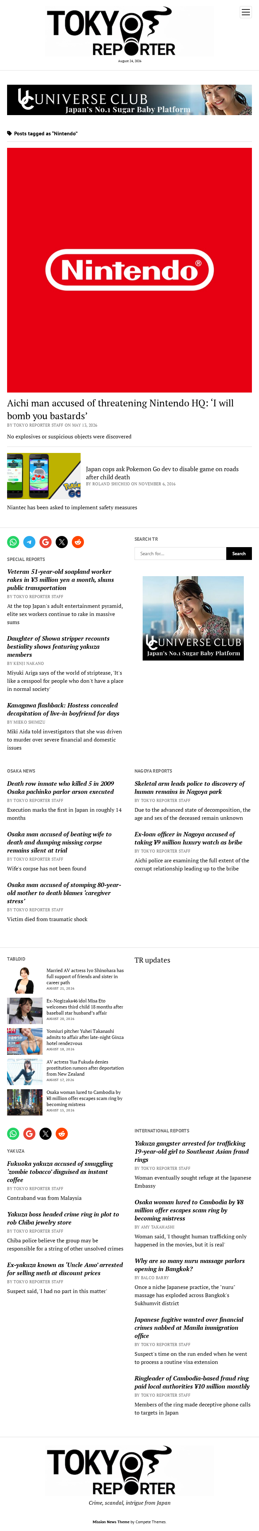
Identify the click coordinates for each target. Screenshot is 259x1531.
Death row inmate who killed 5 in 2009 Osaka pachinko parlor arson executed (60, 787)
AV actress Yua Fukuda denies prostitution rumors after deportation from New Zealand (85, 1068)
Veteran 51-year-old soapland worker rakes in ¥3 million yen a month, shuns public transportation (60, 579)
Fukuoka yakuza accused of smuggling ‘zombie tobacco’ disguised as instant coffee (60, 1171)
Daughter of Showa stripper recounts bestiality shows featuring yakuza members (58, 646)
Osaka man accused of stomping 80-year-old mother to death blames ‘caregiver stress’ (64, 893)
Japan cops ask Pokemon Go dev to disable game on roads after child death (162, 473)
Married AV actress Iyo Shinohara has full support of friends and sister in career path (85, 976)
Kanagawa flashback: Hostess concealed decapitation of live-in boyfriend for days (63, 709)
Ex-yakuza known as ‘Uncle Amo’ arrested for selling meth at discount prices (65, 1269)
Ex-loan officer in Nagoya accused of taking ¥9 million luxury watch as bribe (188, 838)
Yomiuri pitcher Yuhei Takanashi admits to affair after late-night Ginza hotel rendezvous (85, 1037)
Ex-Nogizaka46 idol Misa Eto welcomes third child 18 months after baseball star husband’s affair (85, 1007)
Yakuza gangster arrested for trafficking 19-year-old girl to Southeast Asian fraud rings (192, 1151)
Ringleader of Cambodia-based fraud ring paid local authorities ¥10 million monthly (192, 1382)
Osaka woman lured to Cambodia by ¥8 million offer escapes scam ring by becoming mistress (84, 1098)
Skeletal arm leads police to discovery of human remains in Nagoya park (189, 787)
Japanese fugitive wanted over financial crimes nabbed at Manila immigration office (189, 1327)
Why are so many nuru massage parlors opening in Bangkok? (190, 1265)
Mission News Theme (111, 1521)
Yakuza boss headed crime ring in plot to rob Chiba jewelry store (63, 1218)
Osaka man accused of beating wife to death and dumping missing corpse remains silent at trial (59, 842)
